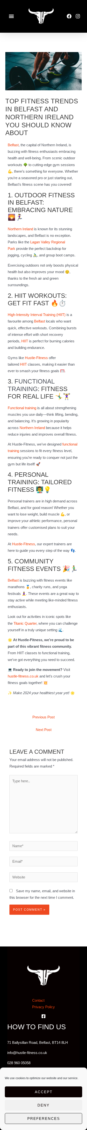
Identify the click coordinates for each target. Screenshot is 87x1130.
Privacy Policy (43, 1007)
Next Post (43, 730)
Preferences (43, 1118)
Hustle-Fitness (36, 358)
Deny (43, 1105)
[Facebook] (43, 1016)
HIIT (25, 341)
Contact (38, 1000)
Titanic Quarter (25, 623)
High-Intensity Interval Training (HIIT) (36, 315)
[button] (11, 16)
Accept (43, 1092)
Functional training (22, 408)
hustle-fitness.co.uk (23, 676)
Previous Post (43, 717)
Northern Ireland (20, 229)
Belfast (13, 145)
